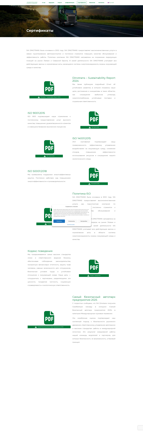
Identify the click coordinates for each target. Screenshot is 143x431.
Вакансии (92, 2)
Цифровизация (69, 2)
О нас (43, 2)
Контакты (101, 2)
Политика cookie (70, 224)
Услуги (60, 2)
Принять (59, 221)
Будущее (51, 2)
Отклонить (71, 221)
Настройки (83, 221)
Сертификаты (82, 2)
